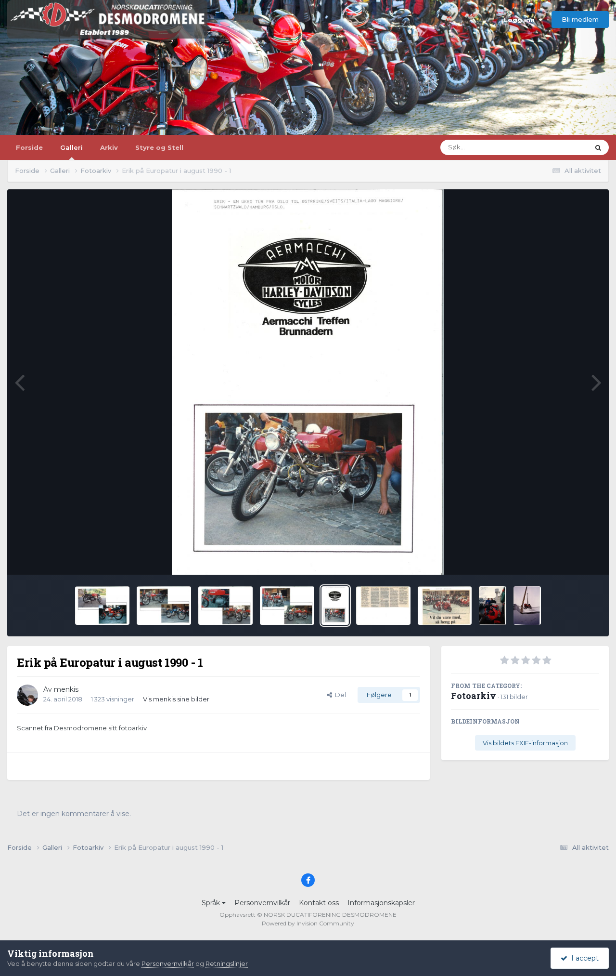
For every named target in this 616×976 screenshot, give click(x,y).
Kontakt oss (319, 902)
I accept (583, 958)
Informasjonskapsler (381, 902)
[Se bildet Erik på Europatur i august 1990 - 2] (287, 605)
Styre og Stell (159, 147)
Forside (29, 147)
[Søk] (598, 147)
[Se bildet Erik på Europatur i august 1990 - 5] (102, 605)
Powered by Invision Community (308, 923)
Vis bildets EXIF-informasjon (525, 743)
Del (339, 695)
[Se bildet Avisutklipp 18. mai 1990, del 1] (445, 605)
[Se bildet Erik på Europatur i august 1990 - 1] (335, 605)
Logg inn (521, 20)
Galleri (71, 147)
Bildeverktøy (567, 557)
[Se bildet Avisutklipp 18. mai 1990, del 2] (383, 605)
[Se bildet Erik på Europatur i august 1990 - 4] (164, 605)
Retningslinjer (226, 963)
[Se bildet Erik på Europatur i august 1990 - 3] (225, 605)
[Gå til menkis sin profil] (27, 695)
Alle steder (561, 147)
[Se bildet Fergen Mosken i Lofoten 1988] (527, 605)
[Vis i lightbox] (308, 382)
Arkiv (109, 147)
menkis (66, 689)
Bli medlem (580, 19)
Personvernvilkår (262, 902)
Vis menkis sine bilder (176, 699)
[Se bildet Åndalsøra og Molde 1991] (492, 605)
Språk (212, 902)
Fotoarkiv (473, 695)
